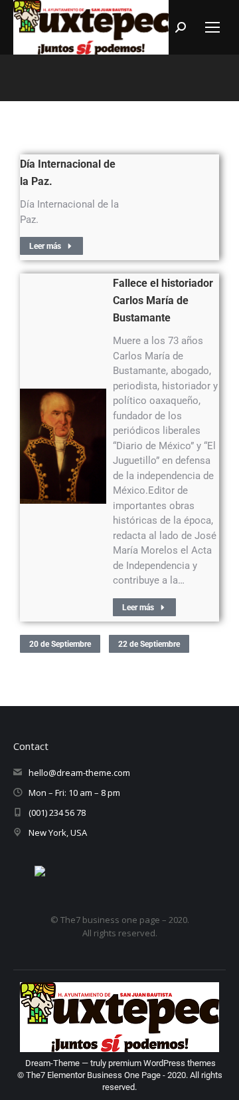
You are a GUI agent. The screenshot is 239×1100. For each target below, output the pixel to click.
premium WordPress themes (162, 1063)
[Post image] (63, 446)
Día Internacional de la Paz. (68, 173)
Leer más (45, 246)
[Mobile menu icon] (212, 27)
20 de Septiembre (60, 644)
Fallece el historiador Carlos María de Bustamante (163, 300)
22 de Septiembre (149, 644)
